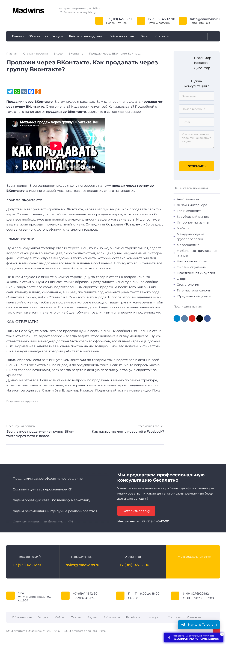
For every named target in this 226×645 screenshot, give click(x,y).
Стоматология (188, 284)
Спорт (181, 279)
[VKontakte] (184, 318)
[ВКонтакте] (175, 565)
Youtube (174, 617)
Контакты (194, 617)
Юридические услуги (194, 296)
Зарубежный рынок (193, 216)
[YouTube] (192, 318)
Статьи (76, 617)
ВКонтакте (111, 617)
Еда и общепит (189, 211)
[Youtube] (189, 565)
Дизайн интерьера (192, 205)
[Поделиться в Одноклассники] (35, 408)
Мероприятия (188, 245)
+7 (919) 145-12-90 (119, 19)
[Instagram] (199, 318)
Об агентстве (22, 617)
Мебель (183, 228)
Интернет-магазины (193, 222)
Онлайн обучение (191, 267)
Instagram (154, 617)
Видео (92, 617)
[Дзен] (203, 565)
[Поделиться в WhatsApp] (42, 408)
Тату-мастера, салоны (194, 290)
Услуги (43, 617)
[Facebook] (207, 318)
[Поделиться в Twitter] (28, 408)
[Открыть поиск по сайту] (212, 36)
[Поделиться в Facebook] (15, 408)
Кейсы (59, 617)
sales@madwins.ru (204, 19)
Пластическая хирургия (196, 273)
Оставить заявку (136, 511)
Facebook (133, 617)
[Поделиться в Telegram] (22, 408)
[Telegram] (177, 318)
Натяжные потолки (192, 261)
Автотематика (188, 199)
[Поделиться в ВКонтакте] (8, 408)
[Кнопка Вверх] (216, 631)
